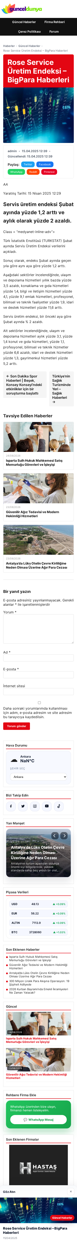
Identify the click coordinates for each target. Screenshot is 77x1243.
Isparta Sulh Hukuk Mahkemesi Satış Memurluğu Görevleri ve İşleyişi (33, 958)
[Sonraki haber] (64, 835)
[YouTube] (47, 806)
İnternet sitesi (14, 686)
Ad (6, 652)
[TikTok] (59, 806)
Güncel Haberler (24, 22)
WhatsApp (16, 171)
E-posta (11, 669)
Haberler (9, 46)
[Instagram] (35, 806)
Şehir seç (17, 768)
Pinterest (49, 171)
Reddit (33, 171)
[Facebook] (11, 806)
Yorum (9, 612)
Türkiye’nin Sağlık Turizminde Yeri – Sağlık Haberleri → (61, 389)
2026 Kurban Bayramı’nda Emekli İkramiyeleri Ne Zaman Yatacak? (38, 990)
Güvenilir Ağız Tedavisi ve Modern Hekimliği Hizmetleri (38, 966)
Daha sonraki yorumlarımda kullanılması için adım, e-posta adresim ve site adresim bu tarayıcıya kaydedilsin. (37, 712)
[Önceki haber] (55, 835)
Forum (54, 31)
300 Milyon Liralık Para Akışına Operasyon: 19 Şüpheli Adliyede (39, 982)
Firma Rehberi (54, 22)
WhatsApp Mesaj (38, 1119)
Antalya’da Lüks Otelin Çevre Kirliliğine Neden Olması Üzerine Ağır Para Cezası (39, 974)
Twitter (28, 164)
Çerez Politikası (29, 31)
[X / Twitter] (23, 806)
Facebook (45, 164)
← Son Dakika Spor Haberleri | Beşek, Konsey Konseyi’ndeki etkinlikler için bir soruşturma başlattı (24, 384)
